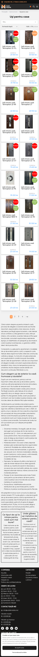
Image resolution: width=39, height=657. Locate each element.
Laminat (29, 580)
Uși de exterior (13, 12)
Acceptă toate (19, 647)
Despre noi (5, 580)
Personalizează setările (19, 652)
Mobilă (28, 573)
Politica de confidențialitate (11, 582)
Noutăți (3, 573)
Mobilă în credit (6, 577)
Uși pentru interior (32, 577)
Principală (4, 12)
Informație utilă (6, 575)
